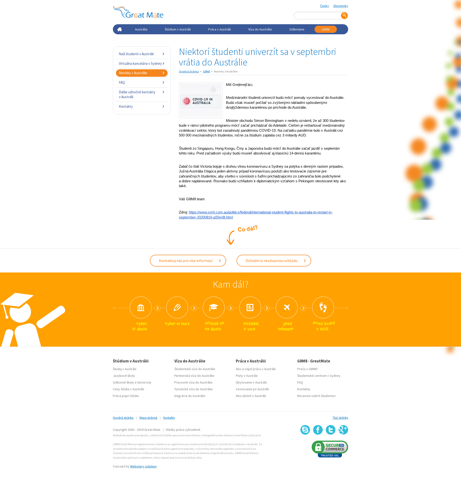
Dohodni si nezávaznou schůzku (272, 260)
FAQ (122, 82)
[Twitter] (330, 430)
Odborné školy (123, 382)
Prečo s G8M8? (307, 369)
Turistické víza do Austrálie (193, 389)
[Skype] (305, 430)
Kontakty (126, 106)
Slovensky (340, 6)
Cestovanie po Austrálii (252, 389)
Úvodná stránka (189, 71)
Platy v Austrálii (247, 375)
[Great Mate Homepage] (138, 12)
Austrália (141, 29)
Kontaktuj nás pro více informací (186, 260)
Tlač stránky (340, 418)
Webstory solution (143, 466)
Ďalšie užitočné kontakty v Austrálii (137, 94)
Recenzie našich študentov (316, 396)
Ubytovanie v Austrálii (251, 382)
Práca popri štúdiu (126, 396)
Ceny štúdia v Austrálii (128, 389)
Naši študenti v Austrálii (136, 54)
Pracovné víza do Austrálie (193, 382)
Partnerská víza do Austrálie (194, 375)
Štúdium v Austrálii (178, 29)
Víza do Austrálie (260, 29)
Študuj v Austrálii (124, 369)
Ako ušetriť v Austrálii (251, 396)
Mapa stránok (148, 418)
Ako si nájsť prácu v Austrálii (256, 369)
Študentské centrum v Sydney (318, 375)
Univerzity (144, 382)
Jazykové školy (124, 375)
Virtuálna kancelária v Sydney (140, 63)
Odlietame (296, 29)
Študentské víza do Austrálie (194, 369)
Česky (324, 6)
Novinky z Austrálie (133, 73)
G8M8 (326, 29)
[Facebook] (318, 430)
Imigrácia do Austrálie (189, 396)
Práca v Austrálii (219, 29)
